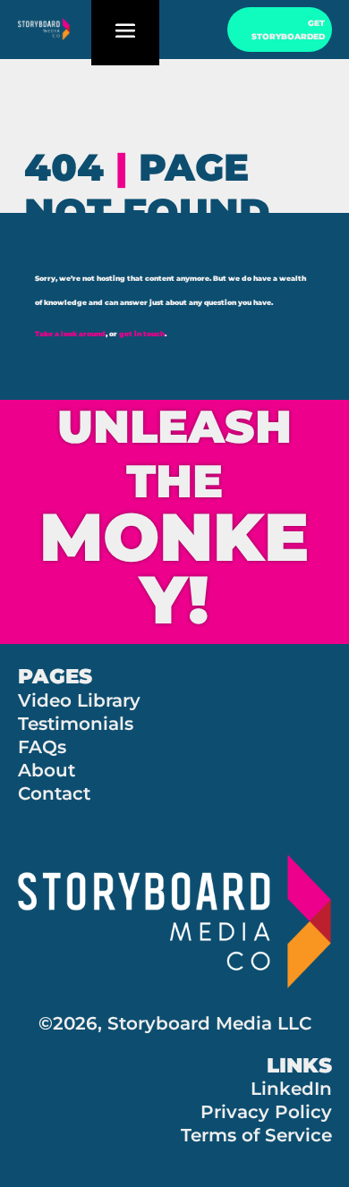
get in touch (142, 333)
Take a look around (70, 333)
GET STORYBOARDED (288, 29)
